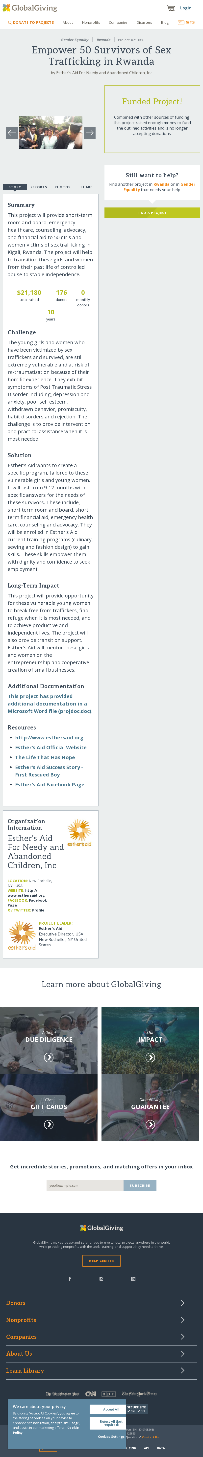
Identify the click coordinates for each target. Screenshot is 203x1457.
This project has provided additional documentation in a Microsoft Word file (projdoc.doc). (50, 703)
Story (15, 187)
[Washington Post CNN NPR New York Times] (101, 1395)
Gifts (190, 22)
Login (186, 8)
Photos (63, 187)
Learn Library (25, 1371)
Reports (38, 187)
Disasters (144, 22)
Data (161, 1448)
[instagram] (101, 1278)
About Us (19, 1354)
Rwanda (104, 39)
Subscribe (140, 1185)
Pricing (130, 1448)
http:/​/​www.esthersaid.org (49, 737)
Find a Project (152, 212)
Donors (15, 1303)
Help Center (101, 1260)
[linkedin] (133, 1278)
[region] (67, 1424)
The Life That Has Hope (45, 757)
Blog (165, 22)
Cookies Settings (111, 1436)
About (68, 22)
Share (86, 187)
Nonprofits (91, 22)
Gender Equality (74, 39)
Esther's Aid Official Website (51, 747)
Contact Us (150, 1437)
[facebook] (70, 1278)
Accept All (111, 1409)
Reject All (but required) (111, 1423)
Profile (38, 910)
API (146, 1448)
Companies (118, 22)
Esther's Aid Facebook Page (49, 784)
